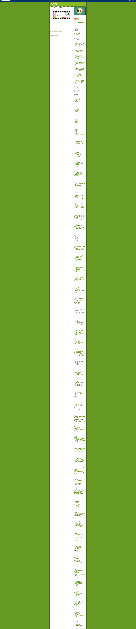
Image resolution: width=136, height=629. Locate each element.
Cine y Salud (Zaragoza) (79, 439)
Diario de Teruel (77, 544)
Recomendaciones (78, 128)
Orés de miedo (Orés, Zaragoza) (80, 467)
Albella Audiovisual (78, 579)
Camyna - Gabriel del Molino (79, 312)
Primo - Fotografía (78, 372)
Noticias (76, 120)
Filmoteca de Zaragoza (78, 405)
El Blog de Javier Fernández (79, 272)
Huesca (76, 452)
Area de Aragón (77, 308)
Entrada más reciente (53, 37)
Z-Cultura (76, 505)
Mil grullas (76, 362)
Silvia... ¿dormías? (78, 381)
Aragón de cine (77, 551)
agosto (76, 37)
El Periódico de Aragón (78, 546)
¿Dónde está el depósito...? (79, 195)
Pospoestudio (77, 611)
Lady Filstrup (77, 220)
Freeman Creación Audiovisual (80, 596)
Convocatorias (77, 103)
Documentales (77, 107)
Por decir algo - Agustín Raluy (80, 371)
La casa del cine (77, 624)
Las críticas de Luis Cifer (79, 219)
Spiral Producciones (78, 616)
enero (76, 91)
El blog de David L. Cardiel (79, 267)
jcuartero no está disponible (79, 346)
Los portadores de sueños (79, 360)
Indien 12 (76, 240)
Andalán (76, 568)
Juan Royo (76, 349)
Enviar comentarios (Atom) (59, 39)
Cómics (76, 100)
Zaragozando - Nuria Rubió (79, 197)
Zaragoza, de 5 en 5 (78, 394)
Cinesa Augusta (77, 402)
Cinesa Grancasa (77, 403)
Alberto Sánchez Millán (78, 296)
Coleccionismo (77, 99)
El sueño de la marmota (79, 251)
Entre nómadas (77, 335)
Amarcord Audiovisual (78, 582)
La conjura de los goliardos (79, 227)
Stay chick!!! (77, 383)
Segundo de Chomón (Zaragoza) (80, 474)
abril (76, 87)
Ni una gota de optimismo (79, 365)
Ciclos (76, 97)
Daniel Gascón (77, 278)
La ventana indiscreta (78, 625)
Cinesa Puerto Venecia (78, 404)
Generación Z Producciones (79, 167)
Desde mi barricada (78, 329)
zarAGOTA (76, 196)
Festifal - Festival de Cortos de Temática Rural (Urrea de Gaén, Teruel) (79, 449)
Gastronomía (77, 112)
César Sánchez (77, 321)
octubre (76, 34)
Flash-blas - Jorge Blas (78, 165)
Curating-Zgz (77, 319)
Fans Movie (76, 623)
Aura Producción (77, 585)
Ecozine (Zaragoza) (78, 443)
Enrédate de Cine (77, 164)
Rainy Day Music (77, 373)
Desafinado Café (77, 524)
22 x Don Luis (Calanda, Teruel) (80, 421)
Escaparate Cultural (78, 523)
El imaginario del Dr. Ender (79, 161)
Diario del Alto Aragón (78, 545)
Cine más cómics (77, 151)
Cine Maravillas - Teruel (78, 150)
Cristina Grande (77, 318)
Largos (76, 114)
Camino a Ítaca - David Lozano (80, 286)
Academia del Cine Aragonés (79, 409)
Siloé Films (76, 614)
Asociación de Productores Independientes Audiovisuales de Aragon (79, 414)
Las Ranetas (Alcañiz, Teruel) (79, 460)
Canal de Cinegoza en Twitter (79, 22)
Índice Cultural (77, 572)
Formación (76, 111)
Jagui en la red (77, 236)
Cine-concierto (77, 98)
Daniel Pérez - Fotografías (79, 322)
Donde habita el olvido (78, 275)
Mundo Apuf (77, 363)
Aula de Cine (77, 552)
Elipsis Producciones (78, 593)
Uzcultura (76, 205)
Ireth (75, 239)
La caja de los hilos (78, 228)
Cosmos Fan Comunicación (79, 590)
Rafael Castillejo (77, 210)
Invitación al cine (77, 494)
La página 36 (77, 224)
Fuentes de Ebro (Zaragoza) (79, 451)
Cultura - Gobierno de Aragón (79, 525)
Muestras (76, 119)
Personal (76, 122)
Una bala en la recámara (79, 206)
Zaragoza (76, 479)
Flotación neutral (77, 341)
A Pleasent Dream (77, 303)
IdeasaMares (77, 344)
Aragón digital (77, 540)
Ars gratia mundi (77, 291)
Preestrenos (77, 123)
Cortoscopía (77, 152)
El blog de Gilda (77, 156)
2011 (75, 26)
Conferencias (77, 102)
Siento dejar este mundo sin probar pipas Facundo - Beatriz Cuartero (79, 379)
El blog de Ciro (77, 268)
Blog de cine (77, 145)
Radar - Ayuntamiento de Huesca (80, 513)
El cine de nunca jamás (78, 157)
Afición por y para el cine (79, 135)
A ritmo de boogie (78, 297)
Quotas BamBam (77, 613)
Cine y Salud (77, 489)
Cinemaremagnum (78, 586)
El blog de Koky (77, 266)
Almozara (76, 580)
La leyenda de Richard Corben (80, 355)
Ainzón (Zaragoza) (78, 422)
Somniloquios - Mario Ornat (79, 207)
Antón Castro (77, 293)
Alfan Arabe (76, 304)
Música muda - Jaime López (79, 171)
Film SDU (76, 595)
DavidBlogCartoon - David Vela (80, 324)
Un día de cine (77, 558)
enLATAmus (77, 334)
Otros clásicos (77, 176)
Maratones (76, 118)
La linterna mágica (78, 495)
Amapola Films (77, 581)
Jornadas (76, 113)
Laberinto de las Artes (78, 356)
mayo (76, 86)
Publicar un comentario (54, 35)
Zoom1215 (76, 502)
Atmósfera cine (77, 142)
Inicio (62, 37)
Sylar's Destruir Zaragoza (79, 384)
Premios (76, 124)
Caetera (76, 288)
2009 (75, 29)
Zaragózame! (77, 548)
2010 (75, 28)
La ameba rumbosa (78, 350)
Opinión (76, 121)
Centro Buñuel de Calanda (79, 537)
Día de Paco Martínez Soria (79, 85)
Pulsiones (76, 213)
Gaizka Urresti (77, 166)
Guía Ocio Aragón (78, 521)
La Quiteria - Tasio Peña (79, 229)
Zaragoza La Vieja (78, 392)
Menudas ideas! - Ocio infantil (79, 516)
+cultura (76, 408)
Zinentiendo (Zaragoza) (78, 480)
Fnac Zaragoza (77, 522)
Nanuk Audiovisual (78, 607)
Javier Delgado (77, 345)
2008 (75, 30)
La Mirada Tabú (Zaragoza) (79, 459)
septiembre (77, 35)
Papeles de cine (77, 177)
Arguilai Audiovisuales (78, 583)
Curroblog (76, 320)
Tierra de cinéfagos (78, 185)
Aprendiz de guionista (78, 141)
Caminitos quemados (78, 287)
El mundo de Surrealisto (79, 333)
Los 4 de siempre (77, 602)
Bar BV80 (76, 311)
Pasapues (76, 367)
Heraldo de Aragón (78, 547)
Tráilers (76, 131)
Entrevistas (77, 108)
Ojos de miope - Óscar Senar (79, 366)
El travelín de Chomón (78, 162)
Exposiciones (77, 109)
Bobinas (76, 146)
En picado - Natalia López (79, 248)
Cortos (55, 32)
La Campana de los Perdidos (79, 518)
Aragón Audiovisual (78, 483)
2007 (75, 92)
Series (76, 130)
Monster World (77, 218)
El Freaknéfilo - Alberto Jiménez (80, 155)
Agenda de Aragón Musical (79, 534)
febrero (76, 90)
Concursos (76, 101)
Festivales (76, 110)
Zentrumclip (77, 501)
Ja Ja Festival (77, 237)
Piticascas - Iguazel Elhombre (79, 370)
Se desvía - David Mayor (79, 209)
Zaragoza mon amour (78, 393)
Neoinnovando (77, 364)
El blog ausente (77, 269)
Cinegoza (54, 3)
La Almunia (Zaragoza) (78, 458)
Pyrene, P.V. (77, 612)
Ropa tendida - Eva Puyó (79, 374)
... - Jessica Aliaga (78, 300)
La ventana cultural (78, 517)
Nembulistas (77, 214)
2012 (75, 25)
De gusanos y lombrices (79, 277)
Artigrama (76, 569)
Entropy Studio (77, 594)
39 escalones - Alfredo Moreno (80, 134)
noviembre (77, 33)
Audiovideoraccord (78, 584)
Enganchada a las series (79, 163)
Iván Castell (76, 238)
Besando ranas (77, 289)
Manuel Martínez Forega (79, 361)
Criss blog (76, 281)
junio (76, 39)
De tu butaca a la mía (78, 154)
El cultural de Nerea (78, 259)
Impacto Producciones (78, 600)
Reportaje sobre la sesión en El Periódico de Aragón (62, 29)
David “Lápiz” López (78, 323)
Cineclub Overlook (78, 526)
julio (76, 38)
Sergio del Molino (78, 208)
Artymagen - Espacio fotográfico (80, 290)
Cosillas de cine (77, 153)
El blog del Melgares (78, 332)
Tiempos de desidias (78, 387)
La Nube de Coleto (78, 230)
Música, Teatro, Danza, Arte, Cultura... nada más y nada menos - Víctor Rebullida (79, 216)
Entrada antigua (69, 37)
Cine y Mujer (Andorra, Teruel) (80, 438)
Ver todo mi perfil (76, 19)
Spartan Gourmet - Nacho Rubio (80, 382)
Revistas (76, 129)
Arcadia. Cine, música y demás (80, 292)
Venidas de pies (77, 391)
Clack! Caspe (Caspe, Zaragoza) (80, 440)
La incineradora (77, 561)
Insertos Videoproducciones (79, 601)
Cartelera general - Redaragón (79, 397)
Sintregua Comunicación (79, 615)
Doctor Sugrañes (77, 276)
